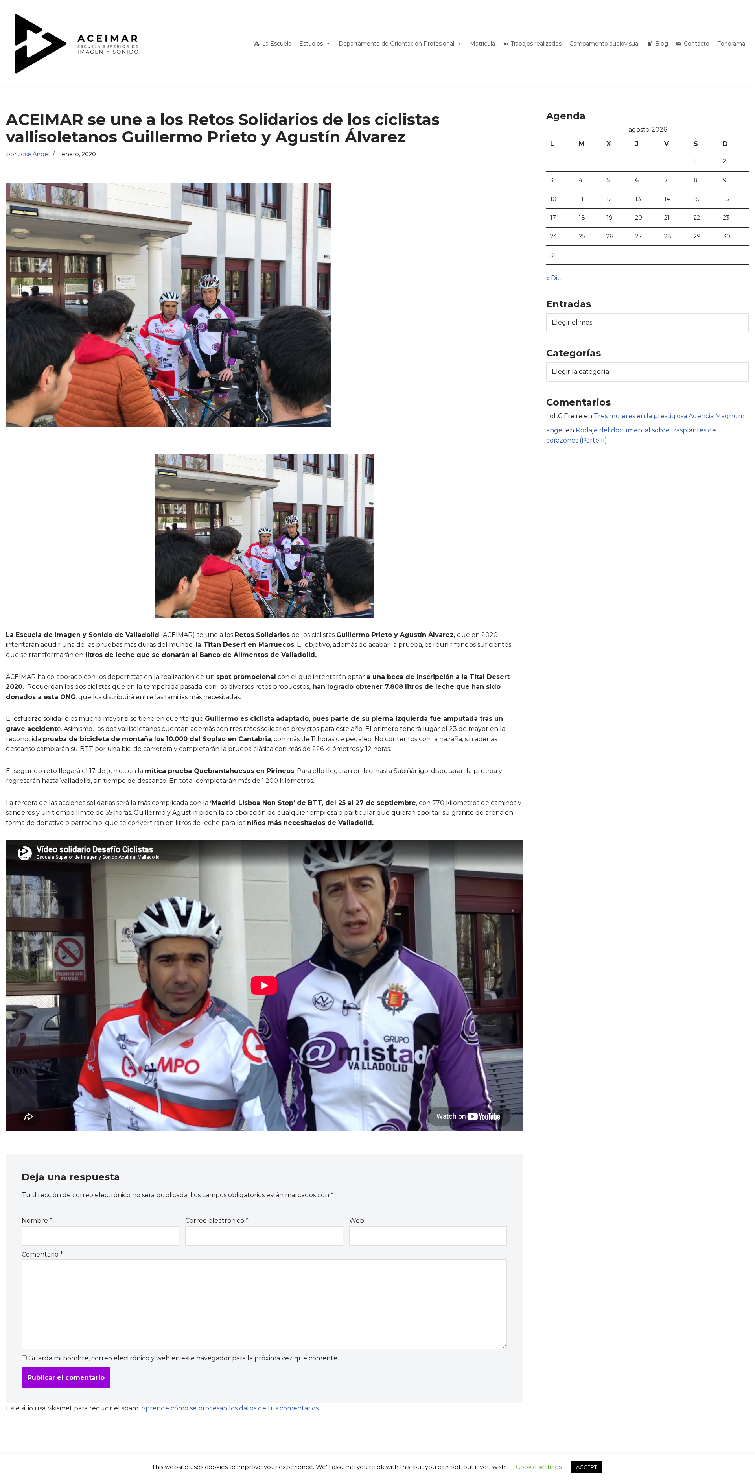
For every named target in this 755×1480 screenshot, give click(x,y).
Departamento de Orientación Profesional (396, 43)
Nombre (37, 1220)
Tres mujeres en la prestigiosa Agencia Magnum (669, 416)
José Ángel (34, 154)
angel (555, 430)
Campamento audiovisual (604, 43)
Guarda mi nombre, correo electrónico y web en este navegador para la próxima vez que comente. (183, 1358)
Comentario (42, 1254)
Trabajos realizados (536, 43)
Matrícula (482, 43)
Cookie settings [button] (539, 1467)
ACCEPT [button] (586, 1467)
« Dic (553, 278)
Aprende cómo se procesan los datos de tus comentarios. (230, 1408)
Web (356, 1220)
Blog (661, 43)
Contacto (696, 43)
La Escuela (276, 43)
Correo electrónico (217, 1220)
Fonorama (731, 43)
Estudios (311, 43)
